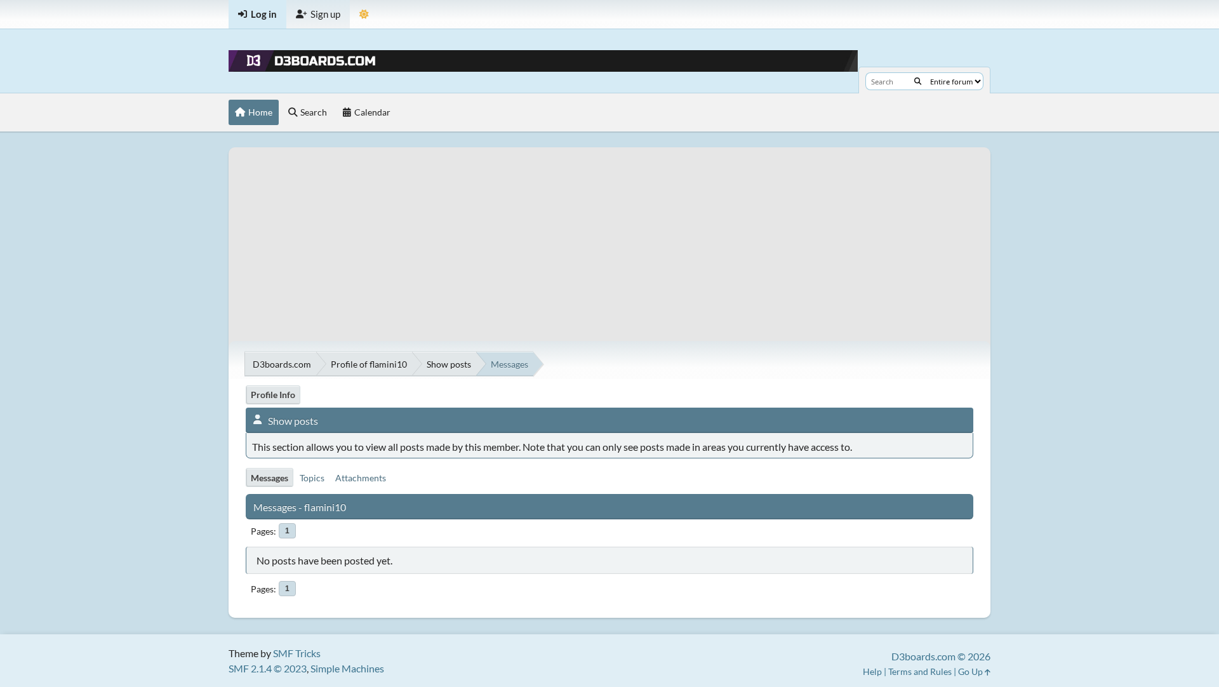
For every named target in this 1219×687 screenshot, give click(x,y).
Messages (269, 477)
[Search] (918, 81)
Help (872, 671)
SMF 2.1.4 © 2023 (268, 668)
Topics (312, 477)
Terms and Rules (920, 671)
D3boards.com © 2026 (940, 656)
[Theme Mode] (364, 14)
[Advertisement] (609, 236)
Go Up (971, 671)
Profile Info (273, 394)
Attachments (360, 477)
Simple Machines (347, 668)
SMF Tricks (297, 653)
